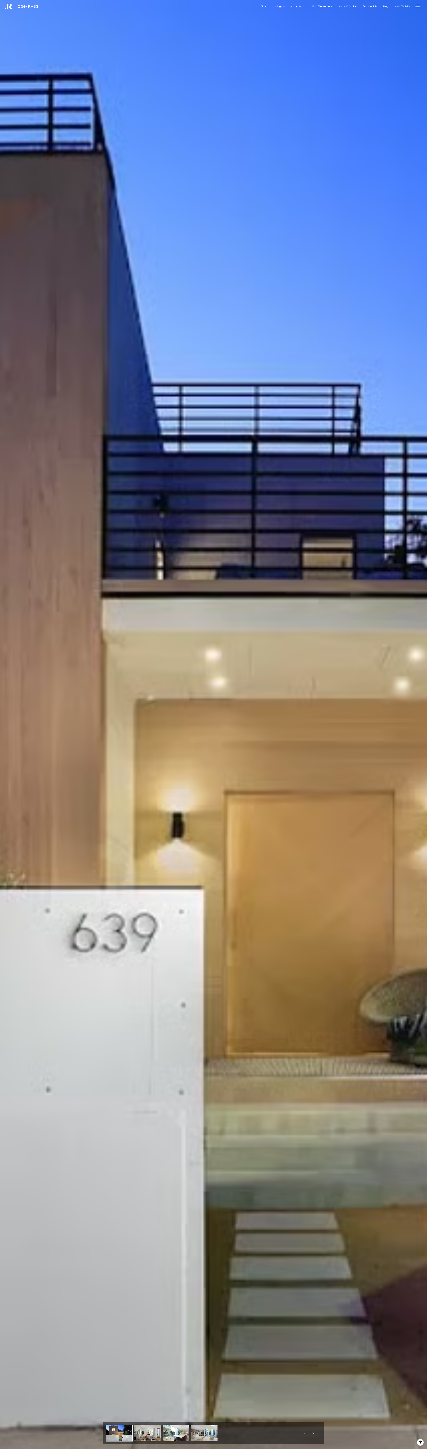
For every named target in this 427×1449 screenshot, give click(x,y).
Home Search (298, 6)
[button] (119, 1433)
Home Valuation (348, 6)
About (264, 6)
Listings (278, 6)
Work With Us (402, 6)
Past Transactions (322, 6)
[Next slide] (313, 1433)
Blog (385, 6)
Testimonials (370, 6)
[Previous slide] (305, 1433)
